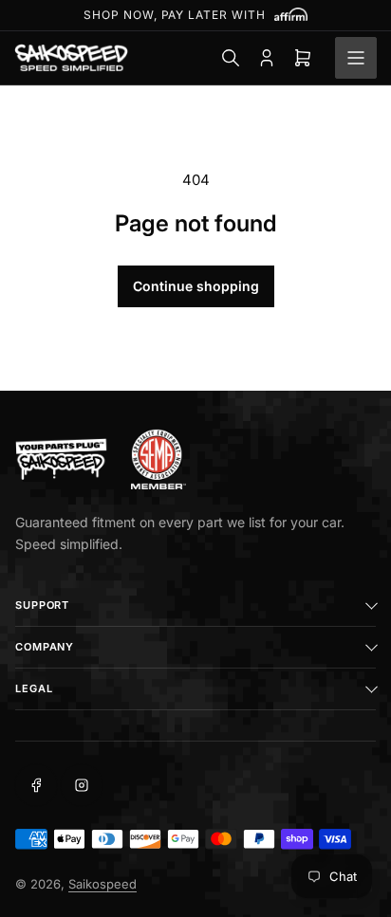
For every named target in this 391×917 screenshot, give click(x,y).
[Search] (230, 58)
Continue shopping (196, 286)
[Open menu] (356, 58)
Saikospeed (102, 883)
